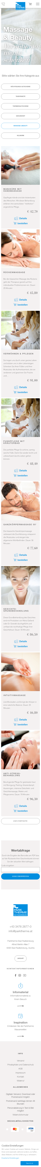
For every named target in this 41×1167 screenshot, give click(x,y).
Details (23, 218)
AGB (20, 1069)
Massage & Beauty (20, 125)
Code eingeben (7, 865)
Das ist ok (29, 1163)
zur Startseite (20, 821)
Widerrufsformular (20, 1115)
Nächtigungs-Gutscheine (20, 86)
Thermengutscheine (20, 106)
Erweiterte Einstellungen (10, 1158)
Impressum (21, 1073)
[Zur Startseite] (20, 6)
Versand (20, 1061)
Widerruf (20, 1081)
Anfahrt (20, 958)
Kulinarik (20, 135)
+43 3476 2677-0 (20, 927)
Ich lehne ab (10, 1163)
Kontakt (20, 1077)
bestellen (23, 223)
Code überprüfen (20, 876)
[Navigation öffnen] (38, 4)
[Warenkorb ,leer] (30, 4)
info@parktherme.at (20, 931)
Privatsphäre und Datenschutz (20, 1065)
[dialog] (20, 1155)
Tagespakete (20, 96)
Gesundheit (20, 116)
